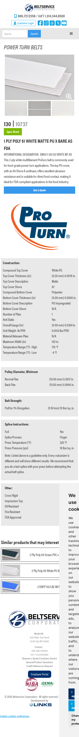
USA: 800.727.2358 (39, 651)
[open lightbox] (39, 77)
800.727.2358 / (28, 15)
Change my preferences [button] (73, 719)
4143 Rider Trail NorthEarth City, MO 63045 (39, 639)
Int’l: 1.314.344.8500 (39, 654)
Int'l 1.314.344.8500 (51, 15)
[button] (71, 33)
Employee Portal (39, 674)
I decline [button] (73, 705)
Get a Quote (39, 190)
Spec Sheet (13, 131)
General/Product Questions (39, 662)
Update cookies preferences (14, 716)
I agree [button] (73, 694)
